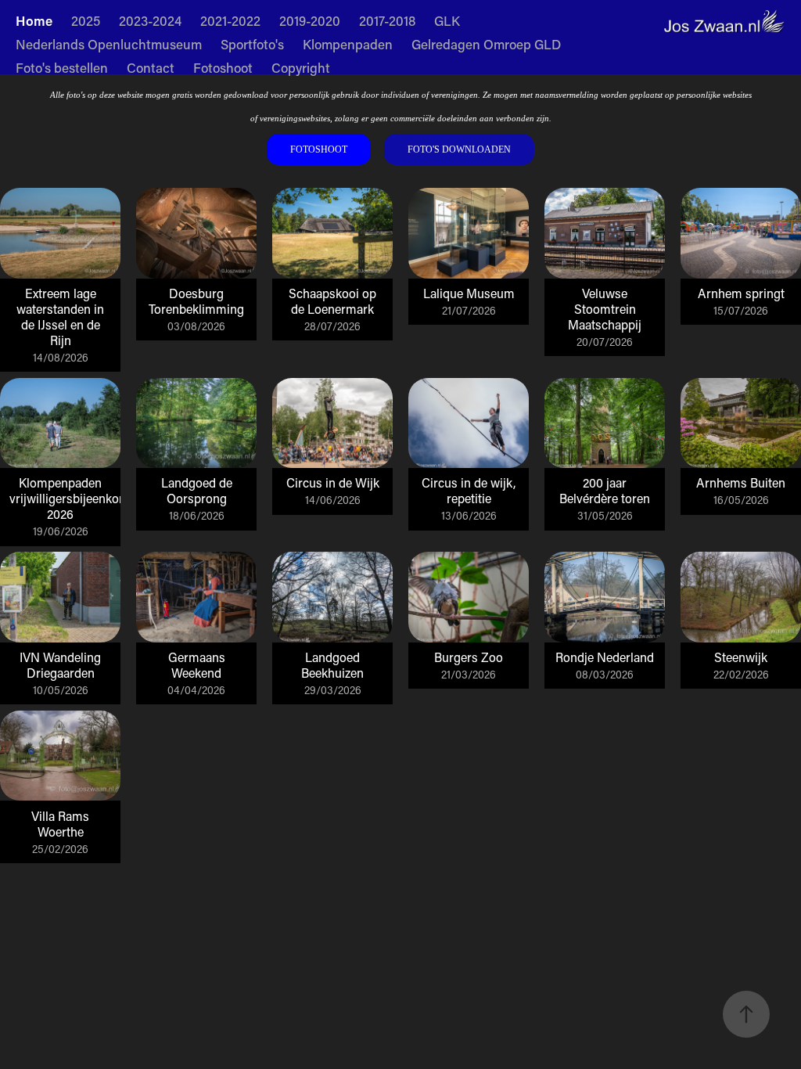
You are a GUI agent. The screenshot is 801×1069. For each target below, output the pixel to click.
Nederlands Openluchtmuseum (109, 43)
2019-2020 (309, 20)
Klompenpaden (348, 43)
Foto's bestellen (62, 67)
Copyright (300, 67)
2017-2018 (387, 20)
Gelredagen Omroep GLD (486, 43)
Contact (150, 67)
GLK (447, 20)
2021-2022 (230, 20)
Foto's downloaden (459, 149)
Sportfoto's (252, 43)
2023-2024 (150, 20)
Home (34, 20)
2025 (85, 20)
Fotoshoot (223, 67)
